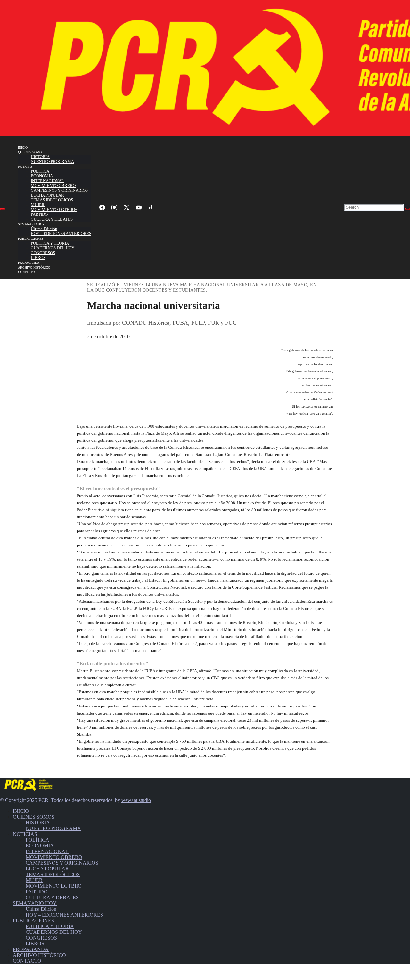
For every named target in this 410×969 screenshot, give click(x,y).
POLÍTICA (40, 171)
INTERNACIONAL (47, 181)
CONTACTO (26, 272)
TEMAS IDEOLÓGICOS (52, 200)
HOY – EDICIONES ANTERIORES (61, 233)
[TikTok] (150, 207)
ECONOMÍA (42, 176)
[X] (126, 207)
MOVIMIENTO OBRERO (53, 185)
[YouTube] (138, 207)
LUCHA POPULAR (47, 195)
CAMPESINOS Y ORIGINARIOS (59, 190)
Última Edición (44, 229)
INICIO (23, 147)
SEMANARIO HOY (31, 224)
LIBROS (38, 257)
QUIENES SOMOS (31, 152)
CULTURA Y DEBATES (52, 219)
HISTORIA (40, 157)
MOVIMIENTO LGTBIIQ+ (54, 209)
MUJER (38, 205)
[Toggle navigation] (2, 209)
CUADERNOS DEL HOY (52, 248)
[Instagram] (114, 207)
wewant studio (136, 800)
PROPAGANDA (28, 262)
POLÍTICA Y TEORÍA (50, 243)
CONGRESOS (43, 253)
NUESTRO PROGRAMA (52, 161)
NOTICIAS (25, 166)
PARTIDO (39, 214)
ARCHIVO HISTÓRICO (34, 267)
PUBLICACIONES (30, 238)
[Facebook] (102, 207)
